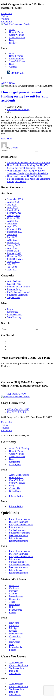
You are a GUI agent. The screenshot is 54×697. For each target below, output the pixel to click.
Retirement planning (18, 541)
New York (14, 585)
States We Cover (17, 37)
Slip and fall (15, 673)
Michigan (13, 591)
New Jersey (14, 604)
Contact (12, 43)
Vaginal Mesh (13, 297)
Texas (12, 601)
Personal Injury (14, 289)
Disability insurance (18, 522)
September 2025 (15, 199)
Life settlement (16, 538)
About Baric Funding (19, 448)
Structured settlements (19, 532)
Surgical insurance (18, 530)
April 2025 (12, 207)
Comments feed (14, 314)
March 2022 (13, 250)
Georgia (13, 593)
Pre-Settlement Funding (18, 109)
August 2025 (13, 202)
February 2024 (14, 229)
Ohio (11, 607)
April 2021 (12, 269)
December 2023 (14, 231)
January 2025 (13, 215)
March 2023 (13, 242)
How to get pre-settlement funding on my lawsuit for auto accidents (24, 96)
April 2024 (12, 226)
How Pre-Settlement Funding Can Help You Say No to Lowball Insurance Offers (28, 166)
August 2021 (13, 261)
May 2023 (12, 237)
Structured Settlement (17, 294)
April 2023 (12, 240)
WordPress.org (14, 317)
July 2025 (11, 204)
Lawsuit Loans (14, 284)
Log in (10, 309)
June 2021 (12, 267)
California (14, 588)
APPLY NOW (8, 83)
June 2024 (12, 223)
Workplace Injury (17, 668)
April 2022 (12, 248)
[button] (27, 48)
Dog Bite (13, 670)
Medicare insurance (18, 535)
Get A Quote (15, 464)
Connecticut (15, 599)
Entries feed (12, 312)
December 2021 (14, 256)
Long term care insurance (21, 524)
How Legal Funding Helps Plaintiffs (24, 176)
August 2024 (13, 221)
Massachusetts (16, 596)
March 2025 (13, 210)
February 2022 (14, 253)
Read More (6, 138)
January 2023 (13, 245)
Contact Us (14, 462)
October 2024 (13, 218)
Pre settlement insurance (20, 519)
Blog (11, 40)
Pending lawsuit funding (18, 286)
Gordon (14, 147)
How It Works (16, 32)
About (12, 29)
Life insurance (16, 527)
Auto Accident (14, 281)
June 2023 (12, 234)
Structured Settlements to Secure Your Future (28, 162)
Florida (12, 612)
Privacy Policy (16, 496)
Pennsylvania (15, 610)
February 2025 (14, 212)
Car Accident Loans (18, 665)
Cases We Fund (16, 35)
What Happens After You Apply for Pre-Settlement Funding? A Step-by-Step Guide (27, 172)
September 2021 (15, 259)
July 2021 (11, 264)
